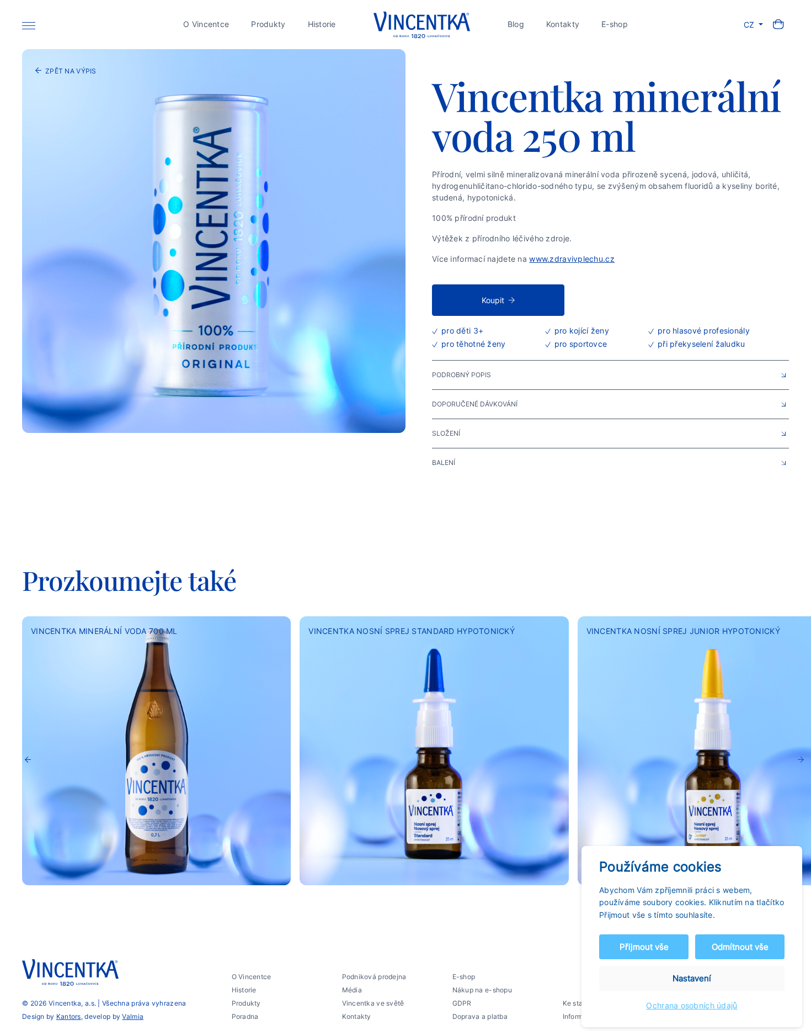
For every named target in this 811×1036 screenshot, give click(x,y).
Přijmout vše (644, 947)
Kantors (68, 1016)
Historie (322, 24)
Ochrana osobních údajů (691, 1005)
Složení (446, 433)
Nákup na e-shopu (482, 990)
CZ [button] (750, 24)
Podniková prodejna (374, 976)
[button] (800, 769)
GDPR (462, 1003)
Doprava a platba (480, 1016)
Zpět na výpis (71, 71)
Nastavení (692, 978)
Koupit (493, 300)
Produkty (268, 24)
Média (352, 990)
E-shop (614, 24)
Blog (516, 24)
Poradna (245, 1016)
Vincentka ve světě (373, 1003)
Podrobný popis (461, 375)
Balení (443, 462)
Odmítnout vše (740, 947)
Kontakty (562, 24)
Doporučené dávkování (474, 404)
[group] (156, 751)
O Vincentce (206, 24)
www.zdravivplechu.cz (572, 258)
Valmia (132, 1016)
